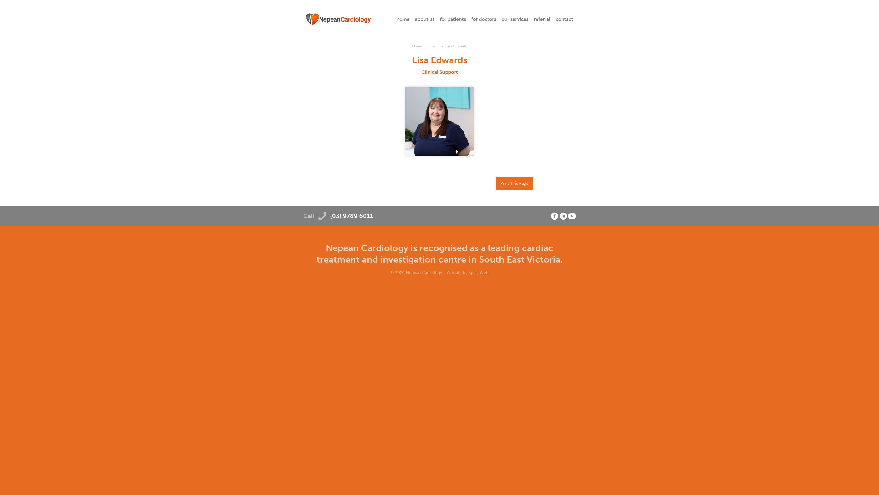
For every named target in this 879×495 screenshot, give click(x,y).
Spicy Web (478, 272)
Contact (564, 19)
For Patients (453, 19)
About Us (424, 19)
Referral (542, 19)
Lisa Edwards (456, 46)
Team (434, 46)
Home (403, 19)
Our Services (515, 19)
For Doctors (483, 19)
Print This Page (514, 183)
